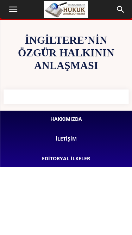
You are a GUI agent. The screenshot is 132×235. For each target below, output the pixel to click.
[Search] (121, 9)
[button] (13, 9)
